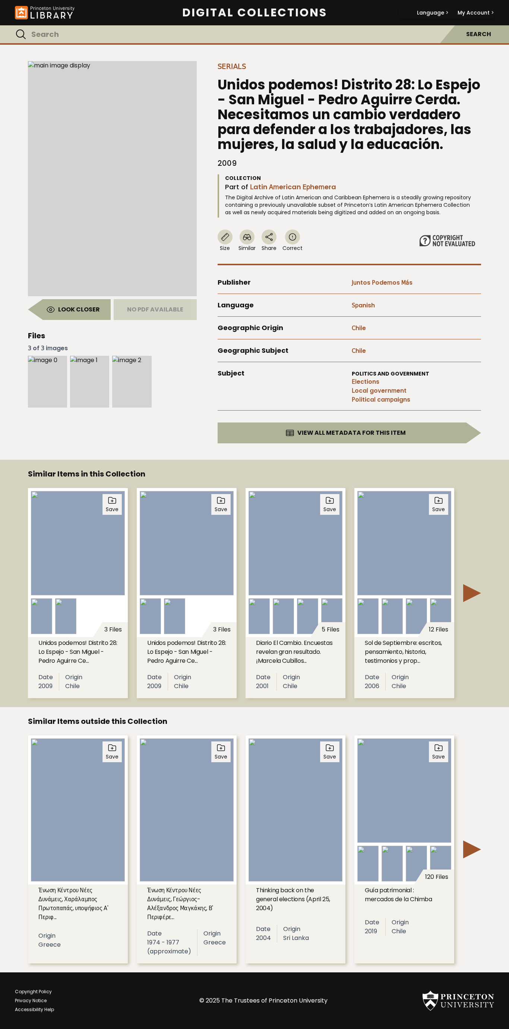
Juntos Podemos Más (382, 282)
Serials (232, 66)
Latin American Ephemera (293, 186)
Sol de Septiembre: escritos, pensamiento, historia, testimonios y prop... (403, 652)
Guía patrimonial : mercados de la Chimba (398, 894)
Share (269, 248)
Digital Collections (254, 12)
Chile (359, 328)
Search (478, 34)
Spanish (363, 305)
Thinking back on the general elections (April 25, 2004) (293, 899)
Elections (365, 381)
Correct (292, 248)
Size (225, 248)
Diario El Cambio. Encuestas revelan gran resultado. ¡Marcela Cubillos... (294, 652)
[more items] (472, 593)
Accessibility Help (34, 1009)
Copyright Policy (33, 991)
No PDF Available (155, 309)
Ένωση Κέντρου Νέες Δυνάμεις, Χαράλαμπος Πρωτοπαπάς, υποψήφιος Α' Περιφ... (73, 903)
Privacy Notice (31, 1000)
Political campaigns (381, 399)
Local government (379, 390)
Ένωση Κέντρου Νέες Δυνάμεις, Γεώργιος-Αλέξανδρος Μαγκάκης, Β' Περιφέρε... (180, 903)
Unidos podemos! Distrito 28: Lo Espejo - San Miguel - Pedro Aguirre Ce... (77, 652)
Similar (247, 248)
